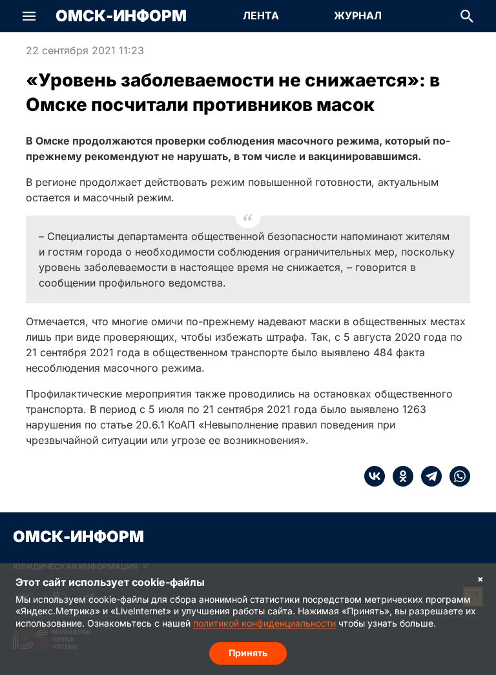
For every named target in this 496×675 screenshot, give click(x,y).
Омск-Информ (121, 16)
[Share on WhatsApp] (456, 476)
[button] (29, 16)
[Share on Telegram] (427, 476)
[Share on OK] (399, 476)
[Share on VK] (374, 476)
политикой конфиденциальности (264, 623)
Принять (248, 652)
